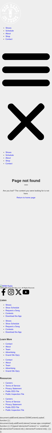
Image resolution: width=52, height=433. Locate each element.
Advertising (10, 352)
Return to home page (26, 197)
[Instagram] (10, 292)
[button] (26, 95)
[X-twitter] (18, 292)
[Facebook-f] (3, 292)
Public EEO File (12, 391)
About (8, 33)
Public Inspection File (15, 394)
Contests (9, 313)
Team (8, 349)
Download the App (13, 316)
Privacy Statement (13, 388)
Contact (9, 39)
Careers (9, 383)
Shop (8, 36)
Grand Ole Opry (13, 355)
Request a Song (13, 310)
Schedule (10, 31)
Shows (8, 28)
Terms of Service (13, 386)
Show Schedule (12, 308)
